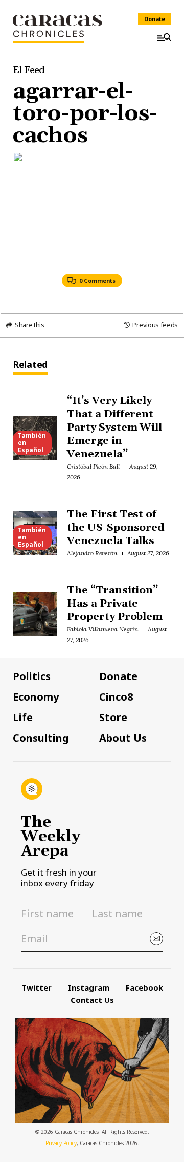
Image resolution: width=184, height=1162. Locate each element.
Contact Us (92, 1000)
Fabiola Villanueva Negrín (102, 629)
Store (113, 717)
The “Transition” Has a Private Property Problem (115, 604)
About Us (123, 738)
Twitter (36, 987)
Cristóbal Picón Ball (93, 466)
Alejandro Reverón (92, 553)
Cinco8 (116, 697)
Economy (36, 697)
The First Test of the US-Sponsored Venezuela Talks (116, 528)
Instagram (88, 987)
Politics (32, 676)
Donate (154, 19)
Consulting (41, 738)
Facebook (144, 987)
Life (23, 717)
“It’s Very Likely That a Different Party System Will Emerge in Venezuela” (115, 427)
